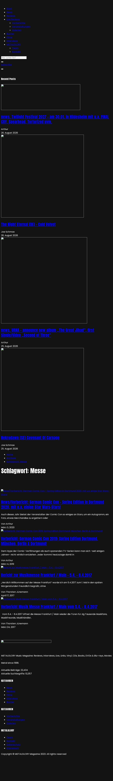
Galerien (16, 30)
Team (15, 48)
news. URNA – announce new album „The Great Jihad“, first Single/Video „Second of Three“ (47, 332)
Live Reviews (13, 19)
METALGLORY (14, 44)
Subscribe (6, 64)
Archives (11, 458)
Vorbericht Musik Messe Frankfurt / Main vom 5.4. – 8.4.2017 (49, 607)
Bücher (10, 33)
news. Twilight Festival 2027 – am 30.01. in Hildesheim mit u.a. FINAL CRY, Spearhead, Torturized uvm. (55, 119)
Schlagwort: (17, 461)
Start (9, 8)
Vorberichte (18, 23)
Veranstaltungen (21, 26)
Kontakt (16, 51)
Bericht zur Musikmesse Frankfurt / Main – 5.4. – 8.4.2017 (46, 575)
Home (10, 454)
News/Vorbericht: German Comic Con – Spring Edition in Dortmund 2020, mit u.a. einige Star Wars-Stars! (52, 504)
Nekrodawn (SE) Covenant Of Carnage (30, 438)
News (9, 12)
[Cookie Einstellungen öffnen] (21, 778)
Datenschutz (14, 744)
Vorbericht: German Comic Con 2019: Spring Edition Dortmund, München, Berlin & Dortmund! (49, 541)
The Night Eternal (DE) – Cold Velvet (28, 224)
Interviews (12, 41)
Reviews (11, 15)
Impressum (13, 748)
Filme (9, 37)
